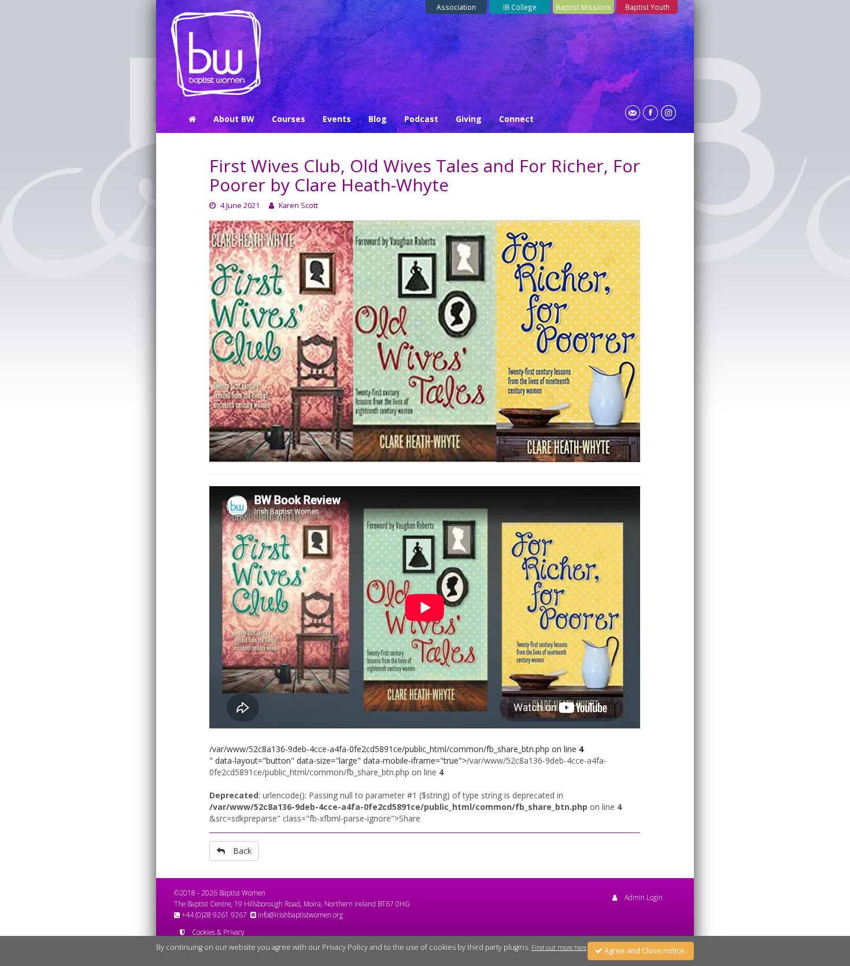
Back (242, 850)
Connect (516, 118)
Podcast (421, 118)
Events (337, 118)
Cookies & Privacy (218, 932)
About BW (233, 118)
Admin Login (643, 897)
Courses (288, 118)
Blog (377, 118)
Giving (469, 118)
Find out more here (558, 947)
